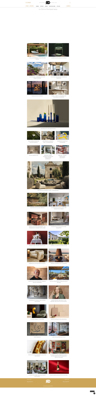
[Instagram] (27, 2)
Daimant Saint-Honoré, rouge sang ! (37, 245)
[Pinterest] (30, 2)
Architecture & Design (52, 6)
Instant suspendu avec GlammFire (59, 263)
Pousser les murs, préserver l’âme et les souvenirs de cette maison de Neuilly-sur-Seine (58, 356)
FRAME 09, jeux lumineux (37, 95)
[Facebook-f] (26, 2)
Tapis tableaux (37, 337)
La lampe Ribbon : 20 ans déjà (37, 319)
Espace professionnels (66, 381)
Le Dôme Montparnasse (48, 9)
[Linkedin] (28, 2)
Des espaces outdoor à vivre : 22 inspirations (48, 190)
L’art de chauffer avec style (58, 337)
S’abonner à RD (29, 379)
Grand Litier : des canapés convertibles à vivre (48, 40)
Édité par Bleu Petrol (30, 381)
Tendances (37, 6)
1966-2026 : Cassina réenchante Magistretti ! (62, 156)
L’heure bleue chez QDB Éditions (48, 128)
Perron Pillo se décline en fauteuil (37, 263)
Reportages (41, 6)
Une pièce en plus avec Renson (37, 207)
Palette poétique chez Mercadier (59, 319)
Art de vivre (58, 6)
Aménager (46, 6)
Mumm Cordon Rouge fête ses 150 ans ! (59, 375)
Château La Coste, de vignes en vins (59, 245)
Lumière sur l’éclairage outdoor (59, 57)
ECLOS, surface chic (33, 155)
